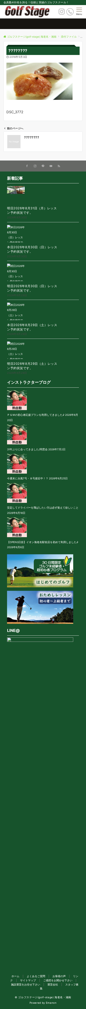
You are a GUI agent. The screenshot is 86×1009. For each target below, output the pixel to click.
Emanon (51, 1002)
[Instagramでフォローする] (35, 166)
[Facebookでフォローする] (27, 166)
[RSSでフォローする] (59, 166)
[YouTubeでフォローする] (51, 166)
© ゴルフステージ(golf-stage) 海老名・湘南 (43, 997)
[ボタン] (62, 13)
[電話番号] (70, 11)
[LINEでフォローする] (43, 166)
